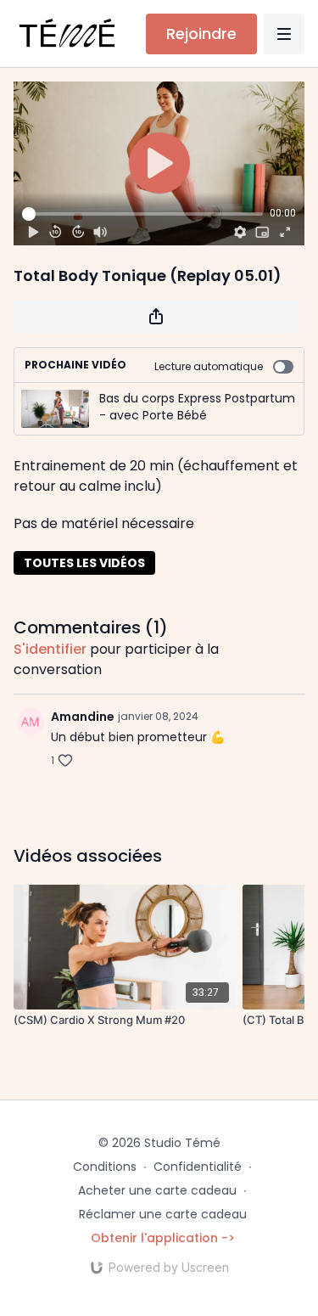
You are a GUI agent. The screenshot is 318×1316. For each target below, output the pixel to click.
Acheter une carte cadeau (157, 1190)
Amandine (82, 716)
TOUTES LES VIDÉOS (84, 562)
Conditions (105, 1166)
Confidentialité (197, 1166)
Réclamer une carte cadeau (163, 1214)
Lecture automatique (208, 366)
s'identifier (50, 649)
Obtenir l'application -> (163, 1237)
